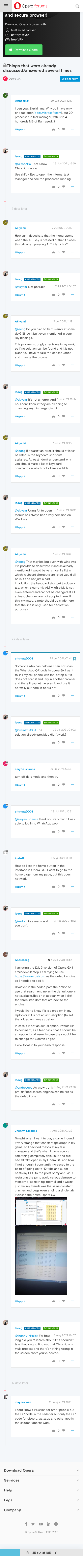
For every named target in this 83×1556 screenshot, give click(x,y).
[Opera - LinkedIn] (48, 1523)
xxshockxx (22, 100)
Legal (9, 1500)
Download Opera (26, 49)
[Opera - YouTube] (41, 1523)
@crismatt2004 (25, 730)
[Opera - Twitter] (33, 1523)
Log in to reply (70, 78)
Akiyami (20, 228)
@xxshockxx (23, 164)
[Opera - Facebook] (26, 1523)
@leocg (20, 329)
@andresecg (23, 1087)
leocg (18, 156)
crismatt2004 (24, 658)
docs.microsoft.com (48, 112)
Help (8, 1490)
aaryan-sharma (25, 769)
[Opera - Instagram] (56, 1523)
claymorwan (23, 1402)
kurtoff (19, 858)
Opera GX (15, 78)
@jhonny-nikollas (26, 1335)
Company (12, 1510)
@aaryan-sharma (26, 819)
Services (11, 1480)
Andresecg (22, 959)
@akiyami (21, 286)
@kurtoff (21, 921)
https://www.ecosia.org (30, 976)
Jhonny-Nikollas (26, 1130)
